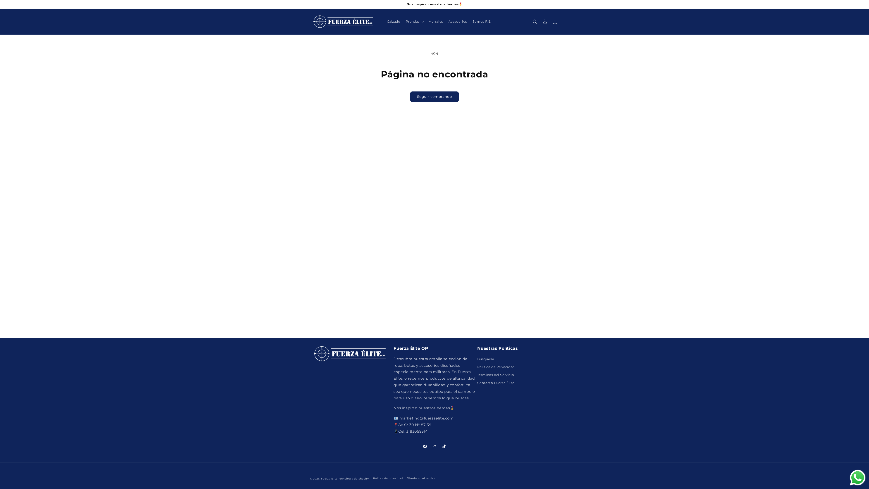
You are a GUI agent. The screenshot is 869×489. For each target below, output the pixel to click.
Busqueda (485, 359)
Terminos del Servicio (495, 375)
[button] (414, 21)
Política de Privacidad (496, 367)
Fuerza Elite (329, 478)
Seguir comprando (434, 96)
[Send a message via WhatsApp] (858, 478)
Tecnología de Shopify (353, 478)
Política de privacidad (388, 478)
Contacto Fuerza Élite (495, 383)
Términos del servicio (421, 478)
